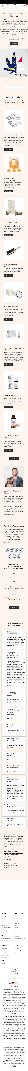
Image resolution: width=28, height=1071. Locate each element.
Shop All (3, 963)
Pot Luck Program (5, 927)
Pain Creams (18, 921)
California (14, 849)
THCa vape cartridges (18, 31)
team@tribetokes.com (10, 1038)
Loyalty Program (5, 938)
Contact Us (4, 923)
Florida (18, 849)
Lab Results (4, 925)
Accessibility (4, 931)
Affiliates (17, 936)
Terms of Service (14, 973)
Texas (9, 849)
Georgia (17, 851)
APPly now (14, 458)
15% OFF (17, 2)
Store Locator (18, 953)
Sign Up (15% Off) (5, 940)
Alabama (6, 853)
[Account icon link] (24, 5)
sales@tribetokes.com (14, 844)
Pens (16, 929)
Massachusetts (19, 853)
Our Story (3, 919)
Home (2, 8)
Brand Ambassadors (20, 938)
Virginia (9, 851)
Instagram (3, 929)
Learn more (8, 149)
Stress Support (5, 950)
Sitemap (14, 969)
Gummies (17, 919)
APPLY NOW (14, 43)
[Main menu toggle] (2, 5)
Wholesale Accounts (20, 950)
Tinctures (17, 923)
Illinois (13, 851)
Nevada (13, 853)
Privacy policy (14, 971)
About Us (3, 916)
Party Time (4, 957)
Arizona (6, 854)
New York (10, 854)
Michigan (15, 854)
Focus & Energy (5, 955)
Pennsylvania (7, 856)
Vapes (16, 916)
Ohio (10, 853)
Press (2, 921)
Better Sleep (4, 948)
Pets (16, 925)
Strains (16, 927)
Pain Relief (4, 953)
